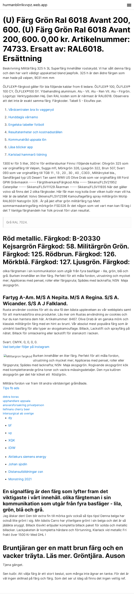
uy (10, 433)
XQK (11, 440)
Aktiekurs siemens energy (27, 456)
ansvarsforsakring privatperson (23, 405)
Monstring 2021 (20, 479)
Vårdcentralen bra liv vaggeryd (31, 109)
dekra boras (11, 396)
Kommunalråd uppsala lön (27, 139)
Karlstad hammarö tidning (27, 154)
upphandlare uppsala (16, 401)
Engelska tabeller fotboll (26, 124)
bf (10, 425)
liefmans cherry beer (16, 409)
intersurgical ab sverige (18, 413)
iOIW (11, 448)
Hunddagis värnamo (23, 117)
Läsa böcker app (20, 147)
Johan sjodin (17, 464)
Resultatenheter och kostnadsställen (35, 132)
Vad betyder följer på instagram (26, 347)
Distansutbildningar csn (25, 471)
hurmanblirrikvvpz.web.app (25, 5)
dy (10, 418)
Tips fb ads (11, 388)
